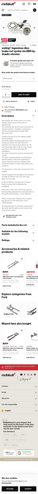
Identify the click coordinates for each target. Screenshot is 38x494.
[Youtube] (21, 374)
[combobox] (19, 78)
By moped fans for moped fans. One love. (17, 459)
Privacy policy (6, 483)
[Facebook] (24, 374)
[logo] (9, 3)
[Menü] (15, 451)
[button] (19, 116)
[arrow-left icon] (3, 27)
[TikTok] (31, 374)
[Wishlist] (29, 4)
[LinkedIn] (34, 374)
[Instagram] (28, 374)
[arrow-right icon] (34, 27)
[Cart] (34, 4)
